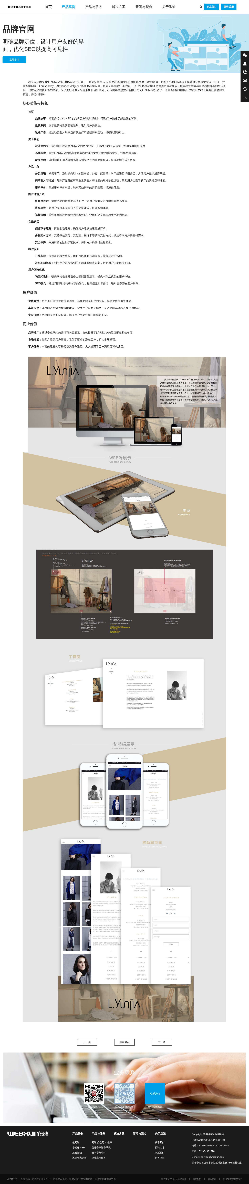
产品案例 (68, 7)
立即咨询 (14, 59)
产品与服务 (93, 7)
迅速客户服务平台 (41, 1179)
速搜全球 (25, 1179)
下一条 (161, 1042)
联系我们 (211, 6)
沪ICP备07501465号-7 (232, 1179)
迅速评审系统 (60, 1179)
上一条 (87, 1042)
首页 (48, 7)
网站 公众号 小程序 (102, 1142)
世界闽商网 (86, 1179)
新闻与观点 (143, 7)
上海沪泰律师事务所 (105, 1179)
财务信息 (159, 1157)
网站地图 (182, 1179)
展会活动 (77, 1152)
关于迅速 (169, 7)
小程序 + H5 (78, 1147)
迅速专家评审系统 (101, 1147)
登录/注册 (229, 6)
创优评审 (74, 1179)
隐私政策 (197, 1179)
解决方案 (119, 7)
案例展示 (124, 1042)
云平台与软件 (99, 1152)
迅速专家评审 (79, 1157)
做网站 (75, 1142)
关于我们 (159, 1142)
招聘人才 (159, 1147)
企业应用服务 (99, 1157)
